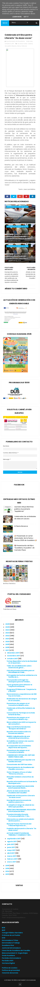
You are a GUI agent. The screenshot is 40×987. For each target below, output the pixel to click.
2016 (7, 865)
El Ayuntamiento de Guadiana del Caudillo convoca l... (20, 768)
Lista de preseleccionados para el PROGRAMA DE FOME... (20, 671)
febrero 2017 (12, 859)
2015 (7, 868)
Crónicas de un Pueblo (11, 935)
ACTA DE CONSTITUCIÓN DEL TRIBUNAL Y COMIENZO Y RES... (19, 834)
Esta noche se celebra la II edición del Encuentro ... (20, 820)
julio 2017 (11, 844)
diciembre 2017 (13, 653)
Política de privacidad (11, 970)
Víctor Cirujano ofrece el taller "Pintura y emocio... (19, 773)
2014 (7, 871)
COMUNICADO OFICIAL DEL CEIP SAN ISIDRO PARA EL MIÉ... (21, 756)
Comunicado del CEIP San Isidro (19, 764)
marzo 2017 (12, 856)
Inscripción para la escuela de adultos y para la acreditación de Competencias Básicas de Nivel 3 (19, 236)
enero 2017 (11, 862)
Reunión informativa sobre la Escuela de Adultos (19, 733)
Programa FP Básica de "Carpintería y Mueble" (21, 690)
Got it (26, 17)
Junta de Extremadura (11, 948)
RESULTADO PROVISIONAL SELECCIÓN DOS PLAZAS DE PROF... (21, 811)
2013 (7, 874)
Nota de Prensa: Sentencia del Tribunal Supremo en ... (19, 825)
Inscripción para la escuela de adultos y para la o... (19, 801)
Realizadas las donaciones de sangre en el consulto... (22, 700)
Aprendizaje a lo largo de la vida (17, 207)
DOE (3, 938)
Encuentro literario (11, 46)
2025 (7, 627)
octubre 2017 (12, 659)
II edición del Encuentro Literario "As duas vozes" (21, 829)
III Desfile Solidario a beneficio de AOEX (20, 778)
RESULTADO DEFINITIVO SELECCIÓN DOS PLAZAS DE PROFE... (20, 787)
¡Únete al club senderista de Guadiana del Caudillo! (18, 792)
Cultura (30, 44)
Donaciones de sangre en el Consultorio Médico (18, 751)
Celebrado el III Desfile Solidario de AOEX (21, 709)
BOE (3, 928)
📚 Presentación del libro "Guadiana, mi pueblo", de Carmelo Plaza (24, 547)
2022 (7, 636)
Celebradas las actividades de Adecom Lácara (25, 517)
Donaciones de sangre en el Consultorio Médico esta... (18, 704)
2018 (7, 647)
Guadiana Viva (8, 945)
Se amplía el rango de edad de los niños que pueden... (20, 806)
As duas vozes (22, 44)
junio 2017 (11, 847)
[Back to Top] (20, 984)
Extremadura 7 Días (10, 940)
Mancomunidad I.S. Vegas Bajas (15, 953)
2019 (7, 644)
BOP (3, 930)
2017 (7, 650)
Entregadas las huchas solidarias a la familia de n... (22, 676)
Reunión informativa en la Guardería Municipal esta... (22, 782)
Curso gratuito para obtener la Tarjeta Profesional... (19, 686)
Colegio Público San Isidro (12, 933)
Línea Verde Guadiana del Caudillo (16, 950)
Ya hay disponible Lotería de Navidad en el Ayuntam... (22, 662)
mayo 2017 (11, 850)
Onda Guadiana (8, 955)
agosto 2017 (12, 841)
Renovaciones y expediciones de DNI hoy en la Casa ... (21, 695)
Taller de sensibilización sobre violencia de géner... (19, 667)
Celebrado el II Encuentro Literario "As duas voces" (21, 796)
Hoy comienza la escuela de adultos (17, 218)
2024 (7, 630)
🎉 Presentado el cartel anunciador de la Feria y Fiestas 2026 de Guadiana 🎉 (25, 538)
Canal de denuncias (10, 973)
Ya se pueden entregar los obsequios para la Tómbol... (19, 681)
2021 (7, 639)
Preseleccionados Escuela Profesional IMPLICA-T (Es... (18, 815)
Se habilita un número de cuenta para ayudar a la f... (20, 742)
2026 (7, 624)
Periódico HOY (7, 961)
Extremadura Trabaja (11, 943)
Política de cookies (9, 968)
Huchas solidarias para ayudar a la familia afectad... (21, 761)
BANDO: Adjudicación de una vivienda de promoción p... (18, 737)
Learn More (17, 17)
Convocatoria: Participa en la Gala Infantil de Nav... (21, 714)
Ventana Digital (8, 963)
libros (19, 46)
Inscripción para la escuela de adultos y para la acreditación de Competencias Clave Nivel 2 (19, 256)
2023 (7, 633)
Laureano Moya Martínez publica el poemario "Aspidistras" (24, 509)
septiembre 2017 (14, 839)
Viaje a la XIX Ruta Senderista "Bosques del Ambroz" (18, 728)
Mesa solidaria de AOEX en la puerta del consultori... (21, 723)
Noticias (24, 46)
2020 (7, 641)
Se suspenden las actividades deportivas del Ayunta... (19, 747)
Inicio (5, 23)
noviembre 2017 (13, 656)
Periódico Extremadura (11, 958)
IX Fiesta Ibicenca (21, 526)
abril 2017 (11, 853)
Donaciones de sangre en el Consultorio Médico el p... (18, 718)
